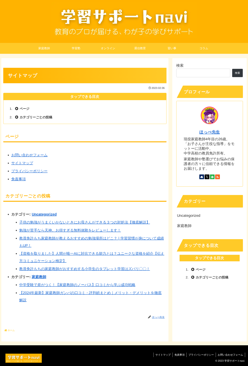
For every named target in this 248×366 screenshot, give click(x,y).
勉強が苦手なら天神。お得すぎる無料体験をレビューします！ (70, 230)
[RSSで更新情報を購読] (217, 176)
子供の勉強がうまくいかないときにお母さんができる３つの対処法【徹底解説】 (84, 222)
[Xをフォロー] (207, 176)
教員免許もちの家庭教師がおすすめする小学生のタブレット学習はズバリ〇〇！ (84, 269)
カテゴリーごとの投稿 (36, 117)
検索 (180, 65)
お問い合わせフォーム (29, 155)
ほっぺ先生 (209, 132)
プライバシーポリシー (29, 171)
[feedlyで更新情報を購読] (212, 176)
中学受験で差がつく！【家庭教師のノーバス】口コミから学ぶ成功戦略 (77, 285)
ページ (24, 108)
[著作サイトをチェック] (201, 176)
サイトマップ (22, 163)
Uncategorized (44, 214)
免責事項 (18, 179)
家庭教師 (39, 277)
